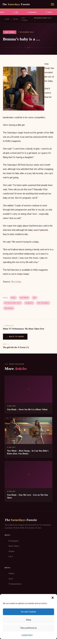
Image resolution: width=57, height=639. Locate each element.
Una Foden (24, 19)
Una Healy (9, 308)
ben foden (24, 297)
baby (13, 297)
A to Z (10, 556)
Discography (13, 541)
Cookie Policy (27, 635)
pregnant (29, 303)
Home (7, 19)
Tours (10, 579)
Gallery (11, 573)
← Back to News (15, 336)
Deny (28, 619)
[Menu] (52, 4)
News (15, 19)
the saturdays (43, 303)
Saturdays (16, 4)
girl (34, 297)
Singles (11, 551)
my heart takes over (13, 303)
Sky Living (16, 281)
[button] (52, 597)
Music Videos (13, 546)
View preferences (28, 628)
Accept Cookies (28, 611)
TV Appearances (15, 584)
